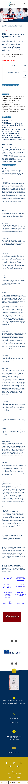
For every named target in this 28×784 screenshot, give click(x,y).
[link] (2, 782)
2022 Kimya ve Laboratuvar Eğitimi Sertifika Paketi (20, 578)
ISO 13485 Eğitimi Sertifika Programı (7, 602)
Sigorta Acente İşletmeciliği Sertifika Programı (20, 594)
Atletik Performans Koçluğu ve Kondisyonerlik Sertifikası (7, 595)
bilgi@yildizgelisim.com (14, 752)
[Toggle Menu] (24, 3)
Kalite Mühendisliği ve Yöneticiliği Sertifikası (7, 578)
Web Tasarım (16, 777)
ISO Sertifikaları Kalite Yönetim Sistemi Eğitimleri (7, 586)
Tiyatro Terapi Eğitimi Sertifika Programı (20, 603)
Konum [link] (13, 782)
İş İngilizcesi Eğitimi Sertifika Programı (20, 585)
